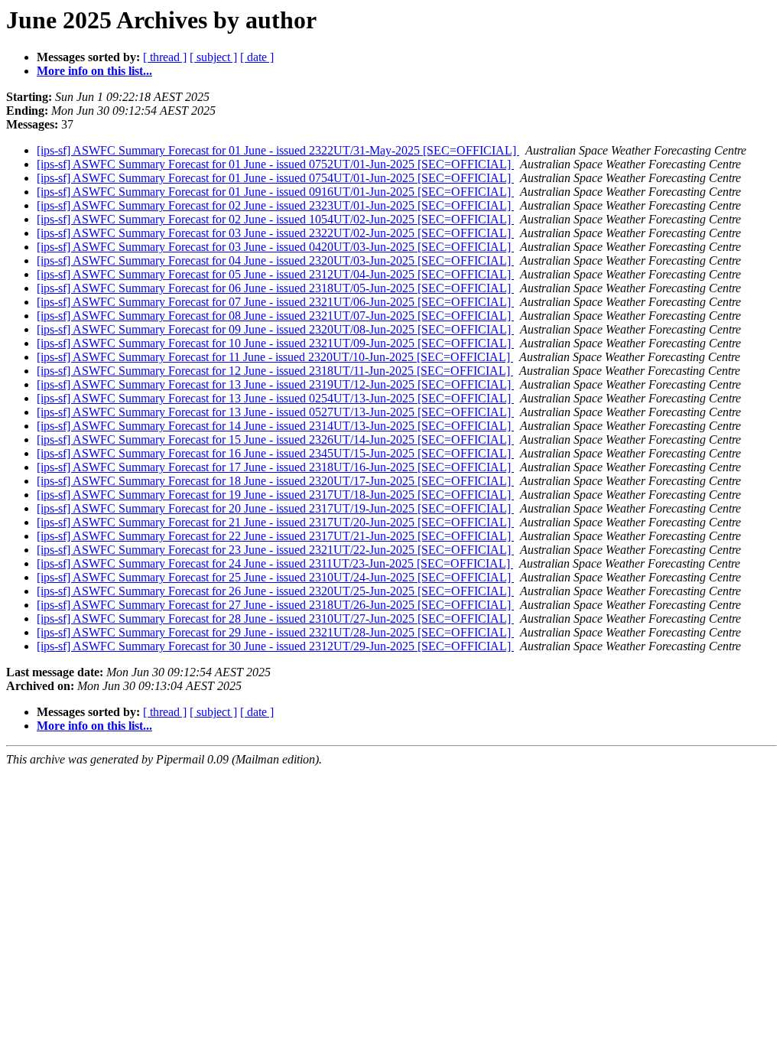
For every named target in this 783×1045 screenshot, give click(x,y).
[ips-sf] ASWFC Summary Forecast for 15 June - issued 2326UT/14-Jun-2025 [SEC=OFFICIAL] (275, 439)
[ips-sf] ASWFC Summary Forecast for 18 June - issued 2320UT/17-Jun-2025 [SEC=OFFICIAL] (275, 480)
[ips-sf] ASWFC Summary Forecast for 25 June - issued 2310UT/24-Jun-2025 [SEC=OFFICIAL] (275, 577)
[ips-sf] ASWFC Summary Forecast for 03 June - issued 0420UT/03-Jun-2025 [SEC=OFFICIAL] (275, 246)
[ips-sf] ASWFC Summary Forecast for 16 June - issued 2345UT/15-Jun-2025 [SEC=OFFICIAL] (275, 453)
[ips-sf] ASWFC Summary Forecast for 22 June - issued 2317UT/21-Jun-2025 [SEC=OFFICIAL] (275, 535)
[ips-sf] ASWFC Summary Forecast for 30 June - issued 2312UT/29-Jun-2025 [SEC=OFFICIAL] (275, 646)
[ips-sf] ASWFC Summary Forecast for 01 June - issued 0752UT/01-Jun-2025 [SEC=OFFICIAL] (275, 164)
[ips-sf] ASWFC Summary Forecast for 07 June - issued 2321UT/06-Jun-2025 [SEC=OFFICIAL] (275, 301)
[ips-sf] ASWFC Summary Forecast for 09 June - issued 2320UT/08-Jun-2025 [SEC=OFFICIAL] (275, 329)
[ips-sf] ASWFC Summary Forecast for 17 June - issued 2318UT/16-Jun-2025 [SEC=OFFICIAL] (275, 467)
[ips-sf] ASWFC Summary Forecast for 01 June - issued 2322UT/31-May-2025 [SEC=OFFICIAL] (278, 150)
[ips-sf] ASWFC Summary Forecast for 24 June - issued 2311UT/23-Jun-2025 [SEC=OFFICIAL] (275, 563)
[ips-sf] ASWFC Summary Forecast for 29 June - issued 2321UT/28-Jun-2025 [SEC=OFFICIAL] (275, 632)
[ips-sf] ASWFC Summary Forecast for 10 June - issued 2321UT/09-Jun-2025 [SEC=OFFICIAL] (275, 343)
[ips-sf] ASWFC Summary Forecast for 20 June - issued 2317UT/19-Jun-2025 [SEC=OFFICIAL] (275, 508)
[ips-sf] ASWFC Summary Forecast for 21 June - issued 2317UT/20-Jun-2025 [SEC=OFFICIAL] (275, 522)
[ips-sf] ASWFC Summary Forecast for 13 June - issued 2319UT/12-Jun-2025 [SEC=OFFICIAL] (275, 384)
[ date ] (257, 56)
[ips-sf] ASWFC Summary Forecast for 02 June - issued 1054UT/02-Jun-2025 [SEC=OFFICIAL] (275, 219)
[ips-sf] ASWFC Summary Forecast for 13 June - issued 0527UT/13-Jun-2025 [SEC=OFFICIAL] (275, 411)
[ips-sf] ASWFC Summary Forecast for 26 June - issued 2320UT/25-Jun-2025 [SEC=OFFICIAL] (275, 590)
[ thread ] (165, 56)
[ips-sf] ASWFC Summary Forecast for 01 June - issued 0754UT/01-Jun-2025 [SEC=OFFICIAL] (275, 177)
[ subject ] (213, 56)
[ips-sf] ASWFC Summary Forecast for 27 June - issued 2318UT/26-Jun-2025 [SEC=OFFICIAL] (275, 604)
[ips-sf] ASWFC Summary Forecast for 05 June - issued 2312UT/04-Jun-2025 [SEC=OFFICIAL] (275, 274)
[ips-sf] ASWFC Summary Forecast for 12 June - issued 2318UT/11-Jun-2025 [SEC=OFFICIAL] (275, 370)
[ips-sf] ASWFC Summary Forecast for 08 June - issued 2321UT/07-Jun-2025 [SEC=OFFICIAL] (275, 315)
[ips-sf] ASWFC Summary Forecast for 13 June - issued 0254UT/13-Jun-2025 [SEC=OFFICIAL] (275, 398)
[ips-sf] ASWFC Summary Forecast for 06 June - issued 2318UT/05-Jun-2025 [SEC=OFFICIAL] (275, 288)
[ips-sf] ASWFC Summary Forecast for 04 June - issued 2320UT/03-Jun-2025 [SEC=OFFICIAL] (275, 260)
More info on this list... (94, 70)
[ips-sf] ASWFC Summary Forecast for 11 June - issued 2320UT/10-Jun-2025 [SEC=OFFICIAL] (275, 356)
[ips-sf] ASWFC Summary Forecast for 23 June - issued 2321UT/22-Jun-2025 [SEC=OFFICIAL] (275, 549)
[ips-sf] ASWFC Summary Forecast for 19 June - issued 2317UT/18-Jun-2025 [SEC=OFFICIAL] (275, 494)
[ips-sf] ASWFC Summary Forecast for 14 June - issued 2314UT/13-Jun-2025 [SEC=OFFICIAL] (275, 425)
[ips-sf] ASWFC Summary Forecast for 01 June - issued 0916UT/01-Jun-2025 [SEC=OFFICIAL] (275, 191)
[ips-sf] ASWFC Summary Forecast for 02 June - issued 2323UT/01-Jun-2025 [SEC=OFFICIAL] (275, 205)
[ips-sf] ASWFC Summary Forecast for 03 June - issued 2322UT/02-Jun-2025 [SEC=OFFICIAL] (275, 232)
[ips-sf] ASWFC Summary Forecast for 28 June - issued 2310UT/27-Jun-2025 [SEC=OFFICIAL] (275, 618)
